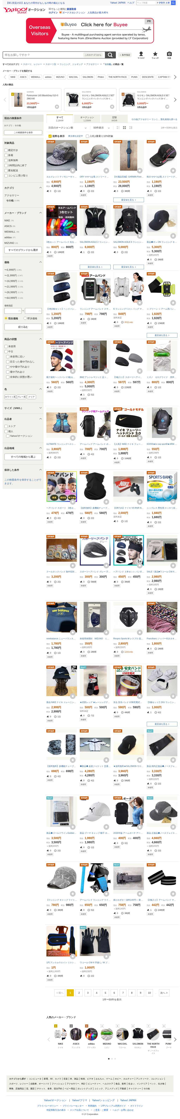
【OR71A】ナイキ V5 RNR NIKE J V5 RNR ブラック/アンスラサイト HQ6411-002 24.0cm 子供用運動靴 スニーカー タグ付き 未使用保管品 (128, 508)
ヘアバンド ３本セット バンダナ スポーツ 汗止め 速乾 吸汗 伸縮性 (128, 571)
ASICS (23, 77)
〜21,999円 (13, 286)
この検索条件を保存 (23, 132)
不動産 (123, 1088)
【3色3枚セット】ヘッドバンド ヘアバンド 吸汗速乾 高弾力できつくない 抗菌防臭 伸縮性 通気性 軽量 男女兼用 (61, 309)
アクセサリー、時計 (76, 1083)
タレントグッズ (84, 1088)
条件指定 (124, 55)
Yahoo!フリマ (79, 1100)
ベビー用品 (70, 1088)
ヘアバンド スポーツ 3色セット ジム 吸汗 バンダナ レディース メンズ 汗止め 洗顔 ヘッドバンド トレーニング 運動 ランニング (61, 508)
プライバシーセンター (73, 1106)
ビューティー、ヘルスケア (100, 1083)
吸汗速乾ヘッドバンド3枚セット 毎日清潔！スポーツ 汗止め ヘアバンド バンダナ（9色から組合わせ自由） (61, 377)
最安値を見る (127, 200)
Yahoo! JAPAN (117, 2)
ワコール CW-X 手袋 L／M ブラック (95, 962)
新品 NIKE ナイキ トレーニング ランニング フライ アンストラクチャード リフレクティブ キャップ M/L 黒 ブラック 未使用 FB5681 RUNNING (61, 702)
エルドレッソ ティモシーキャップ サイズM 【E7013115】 (61, 177)
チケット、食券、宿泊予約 (49, 1088)
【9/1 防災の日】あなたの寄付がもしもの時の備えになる (35, 3)
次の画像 (174, 1039)
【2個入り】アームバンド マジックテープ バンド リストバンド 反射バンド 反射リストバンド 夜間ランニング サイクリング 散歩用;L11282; (162, 900)
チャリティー (134, 1088)
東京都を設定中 (75, 136)
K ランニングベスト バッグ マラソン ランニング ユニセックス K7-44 (128, 309)
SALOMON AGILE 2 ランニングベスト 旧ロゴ (95, 242)
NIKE (13, 77)
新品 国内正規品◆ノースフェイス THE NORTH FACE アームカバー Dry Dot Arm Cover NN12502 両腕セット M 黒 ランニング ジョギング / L (162, 766)
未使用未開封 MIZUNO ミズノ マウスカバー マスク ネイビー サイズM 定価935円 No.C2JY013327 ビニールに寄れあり (95, 638)
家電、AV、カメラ (52, 1079)
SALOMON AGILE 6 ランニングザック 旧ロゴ (128, 242)
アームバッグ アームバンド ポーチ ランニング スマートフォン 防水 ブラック (95, 444)
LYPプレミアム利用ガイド (113, 1106)
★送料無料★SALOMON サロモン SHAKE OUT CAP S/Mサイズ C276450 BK (128, 766)
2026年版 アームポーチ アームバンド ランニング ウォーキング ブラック (128, 833)
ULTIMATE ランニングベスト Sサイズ (61, 444)
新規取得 (71, 9)
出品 (169, 58)
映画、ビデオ (87, 1079)
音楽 (65, 1079)
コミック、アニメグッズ (106, 1088)
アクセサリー (92, 64)
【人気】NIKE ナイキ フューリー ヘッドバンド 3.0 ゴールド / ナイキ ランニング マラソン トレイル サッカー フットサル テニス (128, 444)
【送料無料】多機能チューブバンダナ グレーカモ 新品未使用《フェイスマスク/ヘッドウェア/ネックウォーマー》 (61, 766)
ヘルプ (130, 2)
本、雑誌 (74, 1079)
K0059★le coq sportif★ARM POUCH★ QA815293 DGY (162, 444)
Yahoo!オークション (55, 1100)
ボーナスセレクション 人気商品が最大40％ (85, 12)
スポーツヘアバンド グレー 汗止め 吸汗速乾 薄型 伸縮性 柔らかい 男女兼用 (95, 571)
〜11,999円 (13, 275)
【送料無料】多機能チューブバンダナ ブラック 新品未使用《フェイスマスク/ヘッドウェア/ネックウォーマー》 (95, 508)
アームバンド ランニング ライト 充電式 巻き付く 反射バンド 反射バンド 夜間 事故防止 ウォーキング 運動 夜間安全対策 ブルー (95, 900)
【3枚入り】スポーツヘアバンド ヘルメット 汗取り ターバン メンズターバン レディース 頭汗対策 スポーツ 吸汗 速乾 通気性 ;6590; (128, 377)
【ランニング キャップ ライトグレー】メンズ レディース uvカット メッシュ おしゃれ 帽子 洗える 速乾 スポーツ (61, 900)
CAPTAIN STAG (165, 77)
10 (149, 992)
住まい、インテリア (137, 1083)
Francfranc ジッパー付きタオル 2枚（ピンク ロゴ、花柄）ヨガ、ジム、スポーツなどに (162, 638)
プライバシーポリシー (47, 1106)
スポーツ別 (51, 64)
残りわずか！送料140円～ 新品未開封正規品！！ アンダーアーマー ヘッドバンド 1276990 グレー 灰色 (128, 900)
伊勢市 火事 (164, 3)
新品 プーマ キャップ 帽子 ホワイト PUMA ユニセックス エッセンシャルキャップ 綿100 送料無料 (95, 833)
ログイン (53, 12)
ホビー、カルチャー (124, 1079)
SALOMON (88, 77)
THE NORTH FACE (117, 77)
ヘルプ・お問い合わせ (123, 1110)
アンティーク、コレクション (149, 1079)
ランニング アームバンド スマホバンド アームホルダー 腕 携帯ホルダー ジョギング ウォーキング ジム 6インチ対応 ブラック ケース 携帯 (95, 309)
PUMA (134, 77)
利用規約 (92, 1106)
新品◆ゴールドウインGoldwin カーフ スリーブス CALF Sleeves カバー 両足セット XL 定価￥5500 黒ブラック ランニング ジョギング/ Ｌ (61, 833)
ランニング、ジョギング (71, 64)
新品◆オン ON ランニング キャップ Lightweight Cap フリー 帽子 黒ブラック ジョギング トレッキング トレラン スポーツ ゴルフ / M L (162, 242)
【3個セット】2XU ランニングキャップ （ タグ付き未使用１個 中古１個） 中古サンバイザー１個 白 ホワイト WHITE (162, 702)
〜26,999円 (13, 292)
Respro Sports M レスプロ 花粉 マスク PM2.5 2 (128, 638)
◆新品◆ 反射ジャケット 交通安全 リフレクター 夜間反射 (95, 766)
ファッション (58, 1083)
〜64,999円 (13, 297)
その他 (108, 64)
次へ (174, 77)
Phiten (101, 77)
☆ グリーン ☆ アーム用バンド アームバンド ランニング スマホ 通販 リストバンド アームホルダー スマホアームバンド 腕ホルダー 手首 (162, 309)
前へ (6, 77)
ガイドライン (136, 1106)
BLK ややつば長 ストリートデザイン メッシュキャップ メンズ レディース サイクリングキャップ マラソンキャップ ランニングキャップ (162, 177)
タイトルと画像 (118, 127)
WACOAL (73, 77)
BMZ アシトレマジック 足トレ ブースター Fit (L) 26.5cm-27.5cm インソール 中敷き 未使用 (95, 377)
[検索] (173, 3)
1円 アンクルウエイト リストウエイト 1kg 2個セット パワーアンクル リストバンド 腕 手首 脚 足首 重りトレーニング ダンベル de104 (61, 962)
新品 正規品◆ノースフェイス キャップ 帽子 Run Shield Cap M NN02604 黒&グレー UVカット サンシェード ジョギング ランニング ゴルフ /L (162, 833)
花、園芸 (30, 1088)
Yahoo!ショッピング (103, 1100)
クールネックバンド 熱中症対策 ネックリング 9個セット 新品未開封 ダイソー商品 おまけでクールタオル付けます (61, 571)
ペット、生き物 (157, 1083)
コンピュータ (35, 1079)
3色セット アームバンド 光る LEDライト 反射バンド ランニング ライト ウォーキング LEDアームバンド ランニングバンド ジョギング (61, 242)
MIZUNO (60, 77)
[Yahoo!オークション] (25, 9)
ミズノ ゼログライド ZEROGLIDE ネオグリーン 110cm (162, 377)
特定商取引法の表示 (56, 1110)
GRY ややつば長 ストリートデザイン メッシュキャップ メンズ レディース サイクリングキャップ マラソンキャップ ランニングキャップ (95, 177)
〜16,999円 (13, 281)
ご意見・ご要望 (100, 1110)
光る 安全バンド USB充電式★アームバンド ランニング (128, 702)
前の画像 (49, 1039)
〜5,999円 (13, 269)
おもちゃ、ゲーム (104, 1079)
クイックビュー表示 (130, 127)
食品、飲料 (120, 1083)
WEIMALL (35, 77)
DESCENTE (148, 77)
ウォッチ (155, 58)
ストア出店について (79, 1110)
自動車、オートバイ (39, 1083)
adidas (48, 77)
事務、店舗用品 (16, 1088)
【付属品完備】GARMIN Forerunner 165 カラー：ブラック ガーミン (128, 177)
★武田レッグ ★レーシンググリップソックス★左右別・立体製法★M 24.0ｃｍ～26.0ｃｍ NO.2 (95, 702)
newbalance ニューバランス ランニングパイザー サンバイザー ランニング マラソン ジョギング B (61, 638)
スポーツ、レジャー (32, 64)
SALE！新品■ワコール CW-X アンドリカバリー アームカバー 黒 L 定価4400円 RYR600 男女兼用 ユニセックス (162, 571)
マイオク (141, 58)
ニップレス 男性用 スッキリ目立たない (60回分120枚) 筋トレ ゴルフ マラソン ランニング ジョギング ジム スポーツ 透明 (162, 508)
